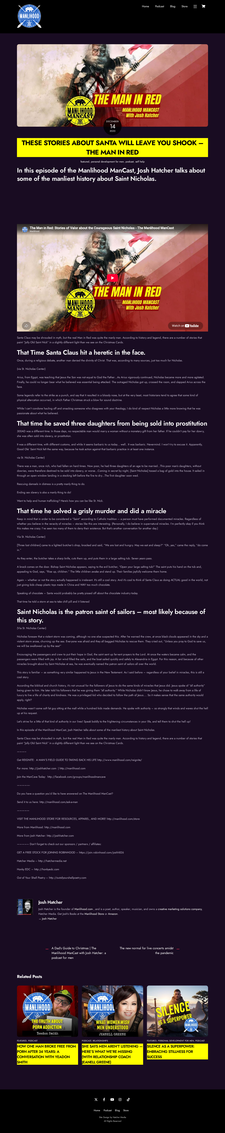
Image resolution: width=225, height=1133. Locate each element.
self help (140, 161)
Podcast (159, 6)
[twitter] (96, 1099)
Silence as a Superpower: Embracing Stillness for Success (171, 1051)
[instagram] (120, 1099)
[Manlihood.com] (29, 27)
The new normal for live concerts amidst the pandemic (146, 950)
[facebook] (104, 1099)
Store (185, 6)
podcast (130, 161)
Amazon (113, 914)
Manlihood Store (94, 914)
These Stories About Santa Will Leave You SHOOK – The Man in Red (112, 147)
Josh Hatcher (50, 902)
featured (85, 161)
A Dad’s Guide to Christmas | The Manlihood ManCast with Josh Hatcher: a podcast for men (79, 953)
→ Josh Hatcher (47, 919)
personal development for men (107, 161)
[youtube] (112, 1099)
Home (145, 6)
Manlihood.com (83, 909)
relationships (100, 1040)
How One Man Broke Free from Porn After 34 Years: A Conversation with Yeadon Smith (46, 1054)
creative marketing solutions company (180, 909)
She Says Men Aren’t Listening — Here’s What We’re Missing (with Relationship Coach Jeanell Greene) (112, 1054)
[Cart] (203, 6)
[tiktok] (128, 1099)
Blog (172, 6)
